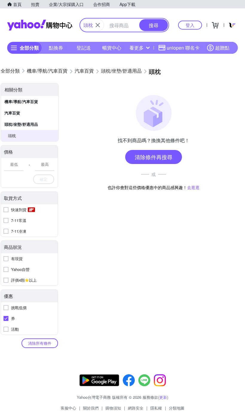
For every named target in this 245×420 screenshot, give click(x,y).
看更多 (136, 47)
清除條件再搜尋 (153, 157)
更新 (163, 397)
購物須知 (113, 408)
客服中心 (68, 408)
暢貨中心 (111, 47)
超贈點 (222, 47)
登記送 (83, 47)
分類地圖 (176, 408)
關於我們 (91, 408)
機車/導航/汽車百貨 (21, 101)
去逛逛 (193, 187)
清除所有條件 (39, 343)
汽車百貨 (12, 113)
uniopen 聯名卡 (183, 47)
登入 (190, 25)
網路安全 (135, 408)
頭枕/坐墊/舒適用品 (21, 124)
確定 (44, 179)
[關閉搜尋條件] (97, 25)
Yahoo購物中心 (39, 25)
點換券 (56, 47)
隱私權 (156, 408)
